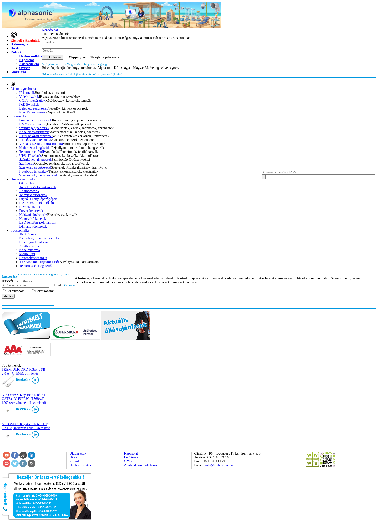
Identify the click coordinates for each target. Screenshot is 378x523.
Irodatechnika (19, 230)
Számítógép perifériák (34, 128)
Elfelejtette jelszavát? (103, 57)
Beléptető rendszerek (33, 108)
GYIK (128, 461)
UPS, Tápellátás (30, 155)
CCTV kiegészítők (32, 100)
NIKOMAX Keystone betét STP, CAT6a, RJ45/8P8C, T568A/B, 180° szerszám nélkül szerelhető (25, 398)
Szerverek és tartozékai (35, 167)
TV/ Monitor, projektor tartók (39, 262)
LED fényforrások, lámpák (37, 222)
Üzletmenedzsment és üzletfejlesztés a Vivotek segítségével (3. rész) (82, 74)
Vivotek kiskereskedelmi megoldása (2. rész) (44, 274)
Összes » (69, 285)
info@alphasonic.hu (219, 465)
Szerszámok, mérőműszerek (38, 175)
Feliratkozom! (16, 291)
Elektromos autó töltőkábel (37, 203)
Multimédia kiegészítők (35, 148)
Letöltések (131, 457)
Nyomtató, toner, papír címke (39, 238)
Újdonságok (19, 44)
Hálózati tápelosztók (33, 214)
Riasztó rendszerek (32, 112)
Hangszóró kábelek (32, 218)
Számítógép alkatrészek (35, 159)
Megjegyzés (77, 57)
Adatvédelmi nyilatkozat (141, 465)
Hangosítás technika (33, 258)
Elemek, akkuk (29, 207)
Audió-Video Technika (35, 140)
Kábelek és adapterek (34, 132)
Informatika (18, 116)
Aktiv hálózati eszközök (35, 136)
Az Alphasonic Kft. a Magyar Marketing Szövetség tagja (75, 64)
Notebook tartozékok (33, 171)
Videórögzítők (29, 96)
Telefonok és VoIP (32, 151)
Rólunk (16, 52)
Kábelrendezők (29, 250)
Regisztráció (10, 276)
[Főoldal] (13, 36)
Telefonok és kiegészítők (36, 266)
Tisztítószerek (28, 234)
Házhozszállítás (80, 465)
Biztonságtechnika (23, 89)
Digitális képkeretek (33, 226)
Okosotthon (27, 183)
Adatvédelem (29, 64)
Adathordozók (29, 191)
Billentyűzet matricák (34, 242)
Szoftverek (26, 163)
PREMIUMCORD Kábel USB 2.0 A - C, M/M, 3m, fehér (23, 371)
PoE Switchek (29, 104)
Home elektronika (22, 179)
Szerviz (24, 68)
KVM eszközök (30, 124)
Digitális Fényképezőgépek (38, 199)
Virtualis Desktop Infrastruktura (41, 144)
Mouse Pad (27, 254)
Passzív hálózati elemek (35, 120)
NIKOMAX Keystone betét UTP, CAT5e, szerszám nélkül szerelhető (26, 426)
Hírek (14, 48)
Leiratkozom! (44, 291)
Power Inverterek (31, 211)
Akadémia (18, 72)
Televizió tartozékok (33, 195)
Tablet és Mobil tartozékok (37, 187)
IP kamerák (27, 92)
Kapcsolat (131, 453)
